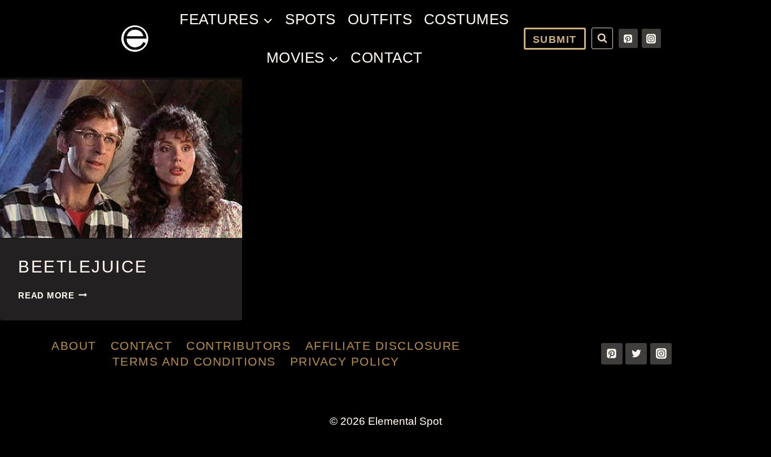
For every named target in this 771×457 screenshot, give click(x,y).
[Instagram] (651, 38)
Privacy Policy (345, 361)
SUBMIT (555, 39)
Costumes (466, 19)
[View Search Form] (602, 38)
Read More (52, 295)
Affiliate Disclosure (383, 345)
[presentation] (121, 158)
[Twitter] (636, 353)
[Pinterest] (628, 38)
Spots (310, 19)
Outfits (380, 19)
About (74, 345)
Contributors (238, 345)
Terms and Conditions (194, 361)
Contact (387, 57)
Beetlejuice (83, 266)
